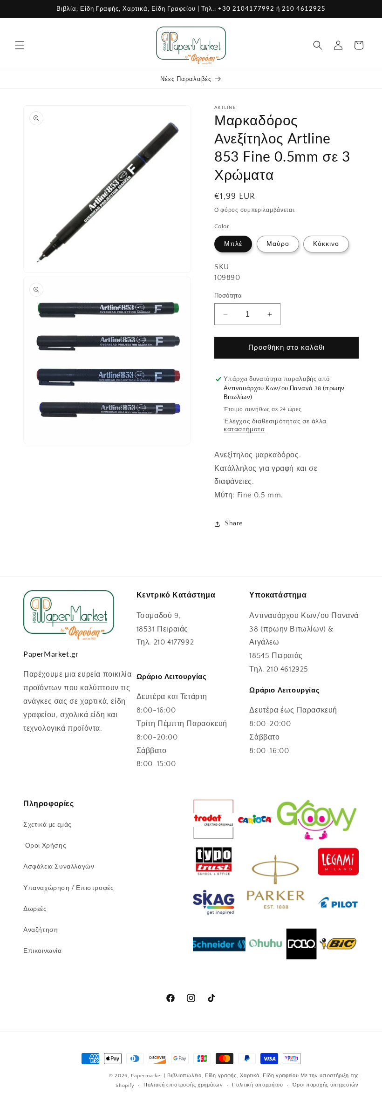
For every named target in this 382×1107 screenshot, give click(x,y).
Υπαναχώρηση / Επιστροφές (68, 888)
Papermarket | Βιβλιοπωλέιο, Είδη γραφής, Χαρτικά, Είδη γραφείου (215, 1076)
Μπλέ (233, 244)
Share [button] (234, 523)
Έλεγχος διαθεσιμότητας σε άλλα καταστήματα (275, 425)
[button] (19, 45)
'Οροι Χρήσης (44, 845)
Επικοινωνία (42, 951)
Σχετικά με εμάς (47, 825)
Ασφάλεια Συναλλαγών (58, 866)
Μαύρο (277, 244)
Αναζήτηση (40, 930)
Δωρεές (35, 909)
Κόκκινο (326, 244)
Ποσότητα (228, 295)
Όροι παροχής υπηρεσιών (326, 1085)
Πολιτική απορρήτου (257, 1085)
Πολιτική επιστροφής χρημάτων (183, 1085)
